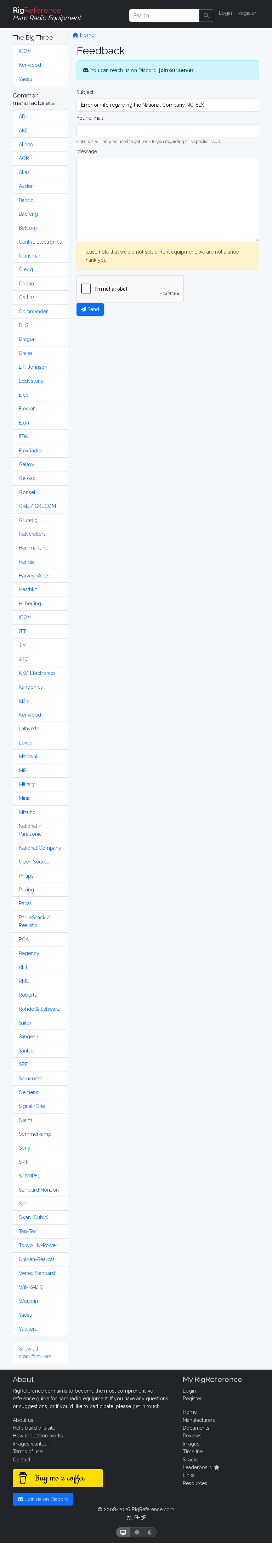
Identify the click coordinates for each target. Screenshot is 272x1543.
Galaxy (26, 464)
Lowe (25, 743)
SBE (23, 1064)
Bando (26, 200)
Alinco (26, 144)
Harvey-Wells (34, 575)
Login (225, 13)
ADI (23, 116)
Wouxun (28, 1301)
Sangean (28, 1036)
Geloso (27, 478)
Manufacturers (199, 1420)
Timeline (193, 1451)
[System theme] (123, 1532)
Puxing (26, 889)
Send (92, 309)
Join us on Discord (46, 1499)
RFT (23, 967)
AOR (24, 158)
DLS (23, 325)
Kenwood (30, 65)
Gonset (27, 492)
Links (188, 1475)
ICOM (25, 51)
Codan (26, 283)
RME (24, 981)
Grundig (28, 520)
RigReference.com (153, 1509)
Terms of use (27, 1451)
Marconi (28, 756)
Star (23, 1203)
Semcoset (30, 1078)
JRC (23, 659)
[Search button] (206, 15)
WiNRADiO (31, 1287)
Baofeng (28, 214)
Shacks (191, 1459)
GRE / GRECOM (37, 506)
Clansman (30, 256)
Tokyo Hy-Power (38, 1245)
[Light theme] (137, 1532)
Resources (195, 1483)
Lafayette (29, 728)
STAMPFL (29, 1176)
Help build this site (34, 1428)
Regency (29, 953)
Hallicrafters (32, 534)
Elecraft (27, 408)
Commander (33, 311)
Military (27, 784)
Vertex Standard (37, 1273)
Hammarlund (34, 548)
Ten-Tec (28, 1231)
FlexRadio (30, 450)
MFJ (23, 770)
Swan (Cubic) (34, 1217)
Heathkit (28, 589)
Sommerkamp (35, 1134)
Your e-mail (89, 118)
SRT (23, 1162)
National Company (40, 848)
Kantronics (31, 687)
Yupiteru (28, 1329)
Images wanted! (31, 1444)
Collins (27, 297)
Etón (24, 423)
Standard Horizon (39, 1190)
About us (23, 1420)
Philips (26, 876)
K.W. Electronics (37, 673)
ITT (22, 631)
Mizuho (27, 812)
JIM (23, 645)
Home (86, 35)
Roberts (28, 995)
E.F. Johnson (33, 367)
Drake (25, 353)
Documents (196, 1428)
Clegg (26, 269)
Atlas (24, 172)
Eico (24, 395)
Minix (24, 798)
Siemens (28, 1092)
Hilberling (30, 603)
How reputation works (38, 1435)
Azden (26, 186)
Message (86, 151)
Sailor (25, 1023)
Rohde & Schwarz (39, 1009)
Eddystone (31, 381)
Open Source (34, 862)
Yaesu (25, 79)
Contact (21, 1459)
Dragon (27, 339)
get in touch (146, 1406)
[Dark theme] (150, 1532)
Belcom (28, 228)
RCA (24, 939)
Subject (85, 92)
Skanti (25, 1120)
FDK (23, 436)
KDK (24, 701)
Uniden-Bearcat (36, 1259)
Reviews (192, 1435)
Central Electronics (40, 242)
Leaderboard (198, 1467)
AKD (24, 130)
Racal (25, 903)
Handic (27, 562)
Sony (24, 1148)
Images (191, 1444)
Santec (26, 1051)
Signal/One (32, 1106)
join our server (176, 70)
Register (247, 13)
